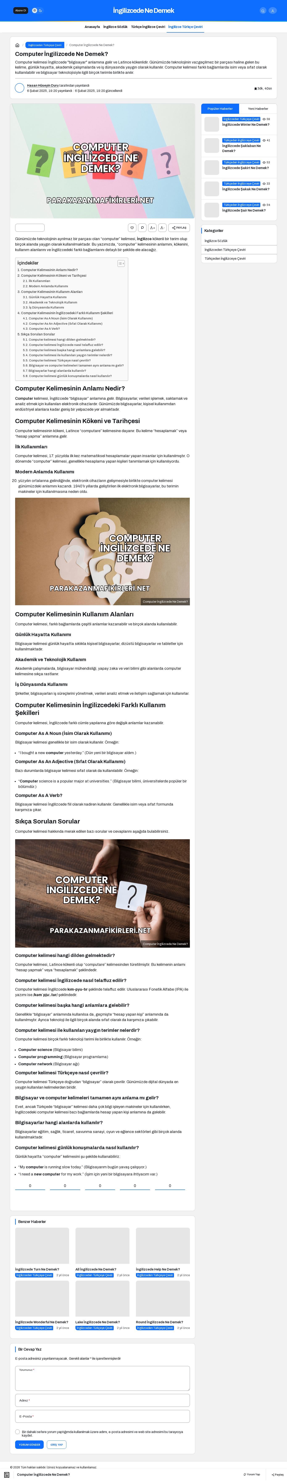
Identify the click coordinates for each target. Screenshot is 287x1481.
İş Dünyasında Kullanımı (46, 307)
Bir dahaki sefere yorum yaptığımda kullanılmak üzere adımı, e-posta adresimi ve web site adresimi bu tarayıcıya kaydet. (102, 1433)
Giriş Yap (56, 1444)
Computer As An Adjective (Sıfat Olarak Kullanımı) (66, 323)
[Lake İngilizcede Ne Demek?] (102, 1305)
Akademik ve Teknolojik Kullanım (53, 302)
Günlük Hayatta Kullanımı (48, 297)
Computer (24, 398)
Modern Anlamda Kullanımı (48, 286)
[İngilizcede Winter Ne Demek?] (239, 124)
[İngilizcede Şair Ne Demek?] (239, 210)
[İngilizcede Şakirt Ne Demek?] (239, 167)
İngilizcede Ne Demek (143, 10)
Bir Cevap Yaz (29, 1349)
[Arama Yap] (263, 10)
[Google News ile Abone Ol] (30, 228)
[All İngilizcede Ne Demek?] (102, 1252)
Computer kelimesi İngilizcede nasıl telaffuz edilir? (66, 345)
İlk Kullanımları (39, 281)
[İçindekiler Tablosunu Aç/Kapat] (119, 263)
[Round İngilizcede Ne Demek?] (163, 1305)
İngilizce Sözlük (216, 241)
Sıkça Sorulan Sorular (38, 334)
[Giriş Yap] (273, 10)
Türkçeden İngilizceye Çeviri (225, 258)
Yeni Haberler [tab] (258, 108)
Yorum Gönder (29, 1444)
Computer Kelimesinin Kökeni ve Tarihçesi (53, 275)
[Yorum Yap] (142, 228)
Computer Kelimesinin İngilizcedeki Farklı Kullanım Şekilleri (67, 313)
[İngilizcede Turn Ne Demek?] (42, 1252)
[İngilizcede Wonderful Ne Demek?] (42, 1305)
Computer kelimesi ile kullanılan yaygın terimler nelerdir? (70, 355)
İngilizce (145, 239)
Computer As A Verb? (44, 328)
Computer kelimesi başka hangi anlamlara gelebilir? (67, 350)
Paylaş (279, 1474)
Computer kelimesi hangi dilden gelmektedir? (62, 339)
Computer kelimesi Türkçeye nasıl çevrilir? (60, 360)
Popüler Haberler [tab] (220, 108)
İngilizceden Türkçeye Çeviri (225, 249)
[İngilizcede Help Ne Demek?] (163, 1252)
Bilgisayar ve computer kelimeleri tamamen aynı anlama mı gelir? (76, 365)
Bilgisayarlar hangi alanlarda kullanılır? (57, 370)
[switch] (37, 10)
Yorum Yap (253, 1474)
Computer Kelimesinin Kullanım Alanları (52, 292)
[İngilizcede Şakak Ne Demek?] (239, 188)
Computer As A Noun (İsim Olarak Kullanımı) (61, 318)
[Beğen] (132, 228)
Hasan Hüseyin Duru (43, 85)
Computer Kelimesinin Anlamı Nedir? (49, 270)
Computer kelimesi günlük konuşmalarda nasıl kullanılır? (70, 376)
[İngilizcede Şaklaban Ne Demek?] (239, 146)
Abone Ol (20, 10)
